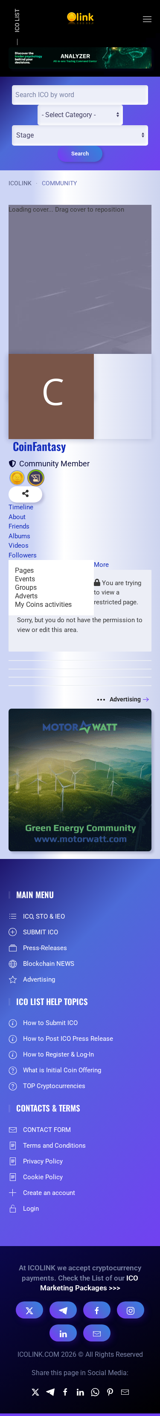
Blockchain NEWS (48, 964)
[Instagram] (130, 1309)
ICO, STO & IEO (44, 916)
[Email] (97, 1332)
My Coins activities (43, 604)
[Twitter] (35, 1391)
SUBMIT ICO (40, 932)
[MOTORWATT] (80, 779)
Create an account (49, 1193)
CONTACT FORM (47, 1130)
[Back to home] (80, 19)
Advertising (125, 699)
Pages (24, 570)
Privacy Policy (43, 1161)
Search (80, 153)
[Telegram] (63, 1309)
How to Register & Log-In (58, 1054)
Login (31, 1208)
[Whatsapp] (95, 1391)
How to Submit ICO (50, 1023)
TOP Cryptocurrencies (54, 1086)
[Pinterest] (110, 1391)
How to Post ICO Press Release (68, 1039)
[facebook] (65, 1391)
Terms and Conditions (54, 1145)
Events (25, 579)
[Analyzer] (80, 57)
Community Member (53, 463)
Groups (26, 587)
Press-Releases (45, 948)
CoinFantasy (39, 446)
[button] (147, 19)
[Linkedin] (80, 1391)
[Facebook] (97, 1309)
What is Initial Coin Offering (62, 1070)
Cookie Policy (43, 1177)
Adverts (26, 596)
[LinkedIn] (63, 1332)
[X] (29, 1309)
